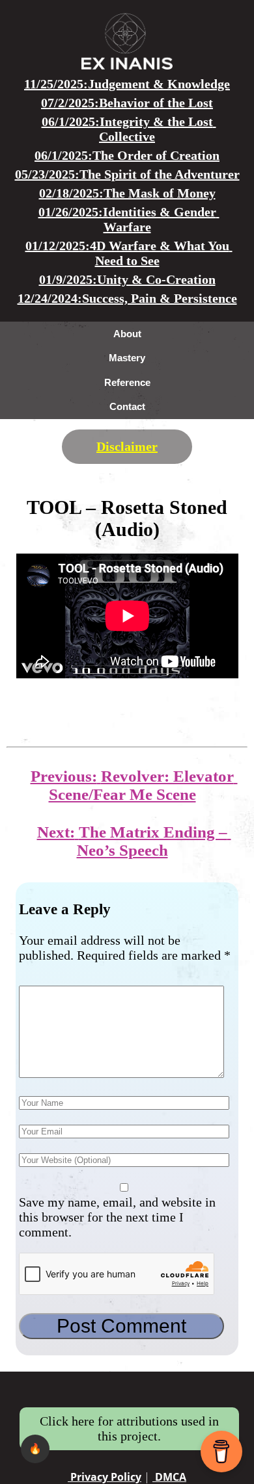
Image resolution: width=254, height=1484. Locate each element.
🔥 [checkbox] (35, 1448)
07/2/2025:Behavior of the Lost (127, 103)
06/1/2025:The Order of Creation (127, 155)
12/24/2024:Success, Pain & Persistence (127, 298)
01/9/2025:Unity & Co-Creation (127, 279)
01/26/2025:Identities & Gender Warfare (128, 219)
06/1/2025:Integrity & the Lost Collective (129, 129)
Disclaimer (127, 446)
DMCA (169, 1477)
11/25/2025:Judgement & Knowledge (127, 84)
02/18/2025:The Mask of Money (127, 193)
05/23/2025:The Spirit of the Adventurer (127, 174)
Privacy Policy (104, 1477)
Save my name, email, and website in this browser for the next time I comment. (117, 1217)
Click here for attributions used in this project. (129, 1428)
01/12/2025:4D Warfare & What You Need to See (129, 253)
